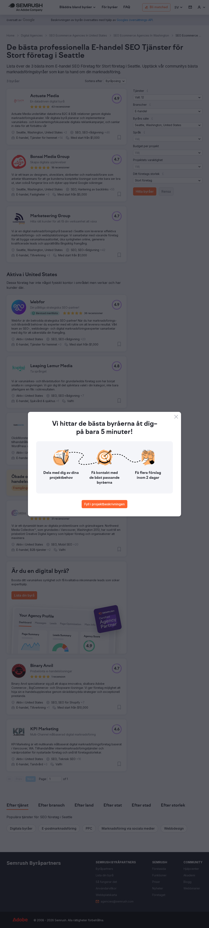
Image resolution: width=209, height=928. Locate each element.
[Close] (176, 417)
